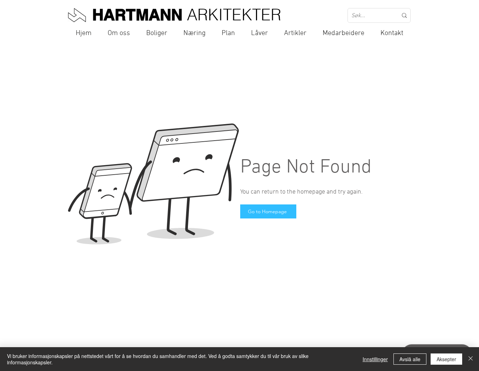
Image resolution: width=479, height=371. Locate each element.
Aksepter (446, 359)
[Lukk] (470, 359)
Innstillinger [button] (375, 359)
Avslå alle (409, 359)
